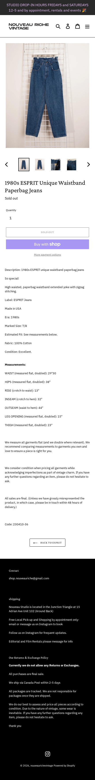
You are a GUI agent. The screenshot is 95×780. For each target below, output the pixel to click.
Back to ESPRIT (51, 542)
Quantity (11, 210)
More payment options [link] (47, 254)
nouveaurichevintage (41, 765)
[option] (24, 165)
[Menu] (87, 26)
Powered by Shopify (64, 765)
